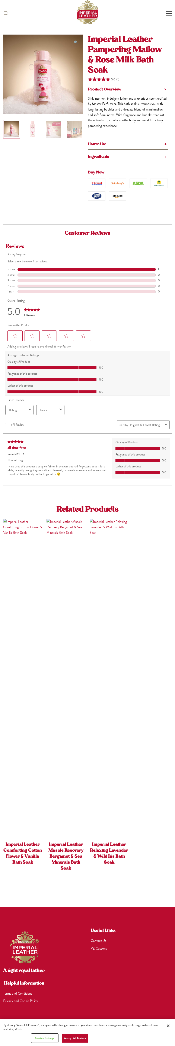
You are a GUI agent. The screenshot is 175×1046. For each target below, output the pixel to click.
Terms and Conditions (17, 993)
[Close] (168, 1025)
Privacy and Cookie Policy (20, 1000)
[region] (87, 1032)
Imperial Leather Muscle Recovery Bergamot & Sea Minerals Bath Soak (65, 856)
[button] (6, 13)
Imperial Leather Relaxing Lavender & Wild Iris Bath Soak (109, 853)
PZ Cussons (99, 948)
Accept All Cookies (75, 1038)
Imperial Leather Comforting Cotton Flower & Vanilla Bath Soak (22, 853)
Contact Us (98, 940)
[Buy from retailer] (96, 183)
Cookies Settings (44, 1038)
